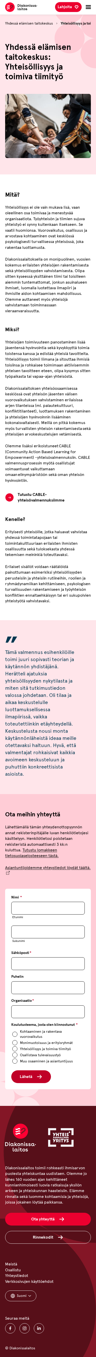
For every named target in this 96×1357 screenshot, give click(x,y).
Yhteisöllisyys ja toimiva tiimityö (45, 1049)
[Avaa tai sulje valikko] (88, 7)
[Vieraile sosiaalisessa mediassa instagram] (24, 1328)
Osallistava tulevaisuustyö (40, 1055)
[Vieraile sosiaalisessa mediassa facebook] (10, 1328)
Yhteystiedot (16, 1275)
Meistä (11, 1264)
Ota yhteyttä (43, 1219)
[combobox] (20, 1296)
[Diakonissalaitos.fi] (21, 7)
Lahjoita (65, 7)
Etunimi (17, 917)
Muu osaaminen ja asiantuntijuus (46, 1061)
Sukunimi (18, 941)
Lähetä (26, 1076)
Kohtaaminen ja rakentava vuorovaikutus (41, 1034)
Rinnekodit (43, 1237)
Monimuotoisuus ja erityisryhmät (46, 1043)
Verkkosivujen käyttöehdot (29, 1281)
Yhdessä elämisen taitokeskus (29, 23)
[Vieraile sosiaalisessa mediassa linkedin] (39, 1328)
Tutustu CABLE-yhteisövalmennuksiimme (41, 497)
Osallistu (13, 1269)
